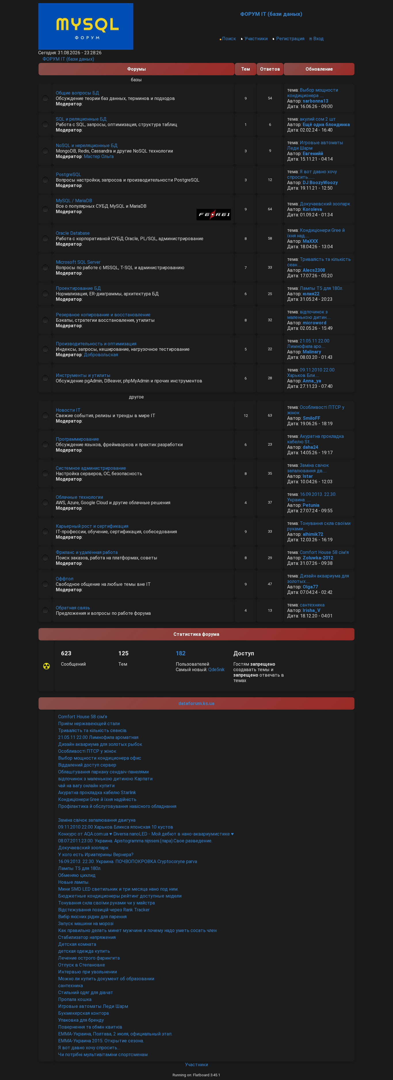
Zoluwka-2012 (318, 558)
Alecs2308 (314, 270)
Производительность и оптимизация (96, 343)
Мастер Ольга (99, 156)
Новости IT (68, 410)
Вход (318, 38)
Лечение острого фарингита (89, 958)
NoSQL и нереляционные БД (87, 145)
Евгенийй (313, 153)
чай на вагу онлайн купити (86, 785)
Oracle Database (73, 233)
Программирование (77, 439)
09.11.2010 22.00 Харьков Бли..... (311, 372)
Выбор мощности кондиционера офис (99, 758)
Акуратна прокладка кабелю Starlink (97, 792)
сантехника (312, 605)
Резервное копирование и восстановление (103, 314)
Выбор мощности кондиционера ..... (312, 92)
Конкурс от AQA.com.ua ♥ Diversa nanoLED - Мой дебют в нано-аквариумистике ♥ (146, 834)
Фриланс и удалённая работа (87, 552)
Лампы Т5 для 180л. (321, 288)
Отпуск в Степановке (81, 965)
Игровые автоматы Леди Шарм (93, 1006)
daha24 (310, 447)
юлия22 (311, 294)
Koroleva (312, 209)
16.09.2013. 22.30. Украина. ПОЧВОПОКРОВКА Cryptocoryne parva (127, 861)
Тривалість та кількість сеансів (92, 730)
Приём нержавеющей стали (89, 723)
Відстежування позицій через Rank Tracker (104, 909)
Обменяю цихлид (77, 875)
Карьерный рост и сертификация (92, 526)
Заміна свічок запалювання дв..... (308, 468)
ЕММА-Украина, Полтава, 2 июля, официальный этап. (115, 1034)
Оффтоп (64, 579)
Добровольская (101, 354)
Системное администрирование (91, 468)
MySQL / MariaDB (74, 200)
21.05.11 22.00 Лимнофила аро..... (308, 343)
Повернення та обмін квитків (90, 1027)
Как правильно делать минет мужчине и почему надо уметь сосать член (137, 930)
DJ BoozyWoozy (320, 182)
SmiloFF (311, 418)
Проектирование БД (78, 288)
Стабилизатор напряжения (87, 937)
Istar (308, 476)
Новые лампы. (73, 882)
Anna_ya (312, 381)
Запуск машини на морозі (85, 923)
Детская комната (77, 944)
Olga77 (310, 587)
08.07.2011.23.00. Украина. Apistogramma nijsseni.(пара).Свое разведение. (135, 841)
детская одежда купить (84, 951)
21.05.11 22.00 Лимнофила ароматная (98, 737)
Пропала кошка (74, 999)
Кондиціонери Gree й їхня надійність (97, 799)
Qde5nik (216, 669)
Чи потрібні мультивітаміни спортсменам (103, 1054)
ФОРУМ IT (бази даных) (68, 59)
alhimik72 (313, 534)
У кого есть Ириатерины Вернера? (95, 854)
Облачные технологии (79, 497)
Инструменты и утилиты (83, 375)
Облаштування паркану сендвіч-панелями (103, 772)
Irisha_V (311, 610)
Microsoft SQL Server (78, 262)
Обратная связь (73, 608)
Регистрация (290, 38)
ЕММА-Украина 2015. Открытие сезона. (101, 1041)
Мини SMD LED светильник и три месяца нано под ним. (118, 889)
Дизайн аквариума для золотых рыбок (100, 744)
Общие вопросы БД (77, 93)
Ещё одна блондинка (326, 124)
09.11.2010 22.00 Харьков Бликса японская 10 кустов (115, 827)
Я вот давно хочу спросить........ (312, 174)
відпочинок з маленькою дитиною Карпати (105, 778)
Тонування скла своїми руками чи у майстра (106, 903)
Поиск (229, 38)
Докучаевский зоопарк (325, 204)
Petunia (311, 505)
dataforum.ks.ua (196, 703)
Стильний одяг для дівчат (85, 992)
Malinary (312, 352)
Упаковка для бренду (81, 1020)
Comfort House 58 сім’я (324, 552)
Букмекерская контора (83, 1013)
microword (314, 323)
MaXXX (310, 241)
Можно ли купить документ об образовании (106, 978)
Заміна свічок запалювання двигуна (97, 820)
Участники (256, 38)
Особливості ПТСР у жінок (87, 751)
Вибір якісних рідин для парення (92, 916)
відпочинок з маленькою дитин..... (309, 314)
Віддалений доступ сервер (87, 765)
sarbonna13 (315, 101)
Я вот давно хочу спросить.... (89, 1047)
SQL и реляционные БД (81, 119)
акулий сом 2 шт (318, 119)
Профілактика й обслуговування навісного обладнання (117, 806)
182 (180, 653)
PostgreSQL (68, 174)
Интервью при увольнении (87, 972)
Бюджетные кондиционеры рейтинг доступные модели (120, 896)
